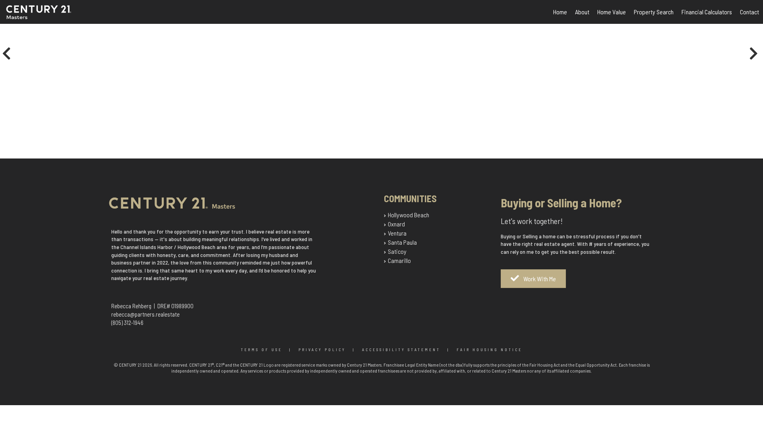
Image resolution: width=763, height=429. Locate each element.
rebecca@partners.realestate (145, 314)
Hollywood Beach (408, 214)
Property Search (654, 11)
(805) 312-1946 (127, 322)
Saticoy (397, 251)
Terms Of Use (261, 349)
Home (560, 11)
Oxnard (396, 224)
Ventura (397, 233)
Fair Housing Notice (489, 349)
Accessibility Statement (401, 349)
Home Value (611, 11)
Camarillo (399, 260)
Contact (749, 11)
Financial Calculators (707, 11)
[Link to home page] (47, 17)
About (582, 11)
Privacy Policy (322, 349)
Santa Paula (402, 242)
